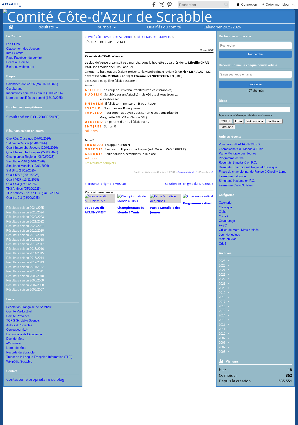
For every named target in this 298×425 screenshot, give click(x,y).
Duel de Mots (15, 338)
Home (11, 26)
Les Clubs (13, 44)
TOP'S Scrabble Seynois (23, 320)
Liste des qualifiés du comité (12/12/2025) (34, 97)
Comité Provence (18, 316)
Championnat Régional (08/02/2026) (30, 156)
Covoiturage (14, 88)
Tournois (104, 27)
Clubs (223, 211)
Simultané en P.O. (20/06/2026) (32, 117)
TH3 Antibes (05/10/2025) (23, 188)
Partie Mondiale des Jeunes (237, 153)
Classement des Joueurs (23, 48)
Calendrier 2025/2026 (222, 27)
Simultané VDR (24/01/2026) (25, 161)
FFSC (223, 225)
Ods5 (222, 243)
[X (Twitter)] (162, 4)
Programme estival (231, 158)
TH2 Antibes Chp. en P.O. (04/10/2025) (32, 193)
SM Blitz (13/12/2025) (21, 170)
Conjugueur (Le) (16, 329)
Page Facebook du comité (24, 57)
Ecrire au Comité (17, 62)
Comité (223, 216)
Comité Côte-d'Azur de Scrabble (109, 37)
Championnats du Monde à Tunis (241, 149)
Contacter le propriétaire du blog (35, 379)
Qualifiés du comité (164, 27)
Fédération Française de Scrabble (29, 307)
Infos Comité (15, 53)
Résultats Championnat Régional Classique (248, 167)
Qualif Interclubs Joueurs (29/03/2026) (32, 147)
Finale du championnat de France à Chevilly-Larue (252, 171)
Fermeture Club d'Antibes (236, 185)
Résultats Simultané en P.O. (238, 162)
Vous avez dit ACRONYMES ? (239, 144)
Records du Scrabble (20, 352)
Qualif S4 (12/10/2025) (21, 184)
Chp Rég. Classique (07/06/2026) (28, 138)
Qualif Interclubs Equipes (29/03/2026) (32, 152)
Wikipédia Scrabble (19, 361)
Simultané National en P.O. (237, 180)
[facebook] (154, 4)
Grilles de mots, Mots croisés (239, 230)
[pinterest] (169, 4)
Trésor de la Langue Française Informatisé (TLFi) (39, 357)
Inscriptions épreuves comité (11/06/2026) (34, 93)
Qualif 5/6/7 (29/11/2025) (22, 175)
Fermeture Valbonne (232, 176)
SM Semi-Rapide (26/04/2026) (26, 143)
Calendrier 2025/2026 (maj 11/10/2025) (32, 84)
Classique (225, 207)
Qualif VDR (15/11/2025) (22, 179)
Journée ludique (229, 234)
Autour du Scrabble (19, 325)
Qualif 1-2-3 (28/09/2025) (23, 197)
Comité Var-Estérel (19, 311)
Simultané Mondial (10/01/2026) (27, 166)
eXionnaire (13, 343)
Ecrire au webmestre (20, 67)
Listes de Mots (16, 348)
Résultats (45, 27)
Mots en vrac (228, 239)
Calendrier (225, 202)
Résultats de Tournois (154, 37)
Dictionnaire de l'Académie (24, 334)
